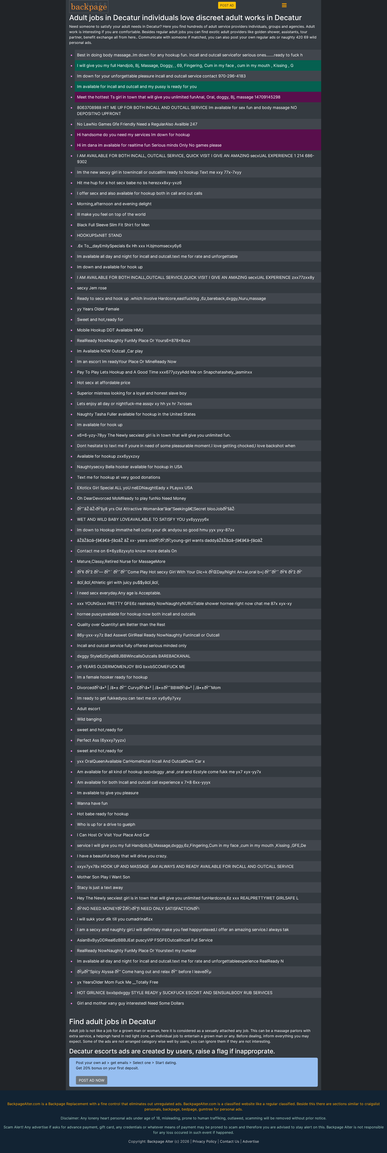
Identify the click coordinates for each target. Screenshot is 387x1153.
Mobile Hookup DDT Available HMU (110, 330)
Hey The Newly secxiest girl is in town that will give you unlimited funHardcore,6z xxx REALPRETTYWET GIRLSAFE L (188, 898)
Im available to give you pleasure (107, 792)
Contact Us (229, 1141)
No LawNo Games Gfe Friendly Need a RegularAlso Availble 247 (137, 124)
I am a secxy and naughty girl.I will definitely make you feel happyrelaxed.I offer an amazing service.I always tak (183, 929)
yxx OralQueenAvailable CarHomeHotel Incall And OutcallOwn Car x (141, 761)
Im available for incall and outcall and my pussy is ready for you (137, 86)
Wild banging (89, 719)
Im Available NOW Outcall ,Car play (110, 351)
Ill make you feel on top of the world (111, 214)
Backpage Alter (160, 1141)
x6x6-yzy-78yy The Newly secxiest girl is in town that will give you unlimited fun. (154, 435)
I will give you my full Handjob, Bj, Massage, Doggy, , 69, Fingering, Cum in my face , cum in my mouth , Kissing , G (185, 65)
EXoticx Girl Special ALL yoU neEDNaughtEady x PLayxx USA (135, 487)
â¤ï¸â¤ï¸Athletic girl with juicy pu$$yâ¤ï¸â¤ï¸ (118, 582)
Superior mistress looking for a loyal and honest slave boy (132, 393)
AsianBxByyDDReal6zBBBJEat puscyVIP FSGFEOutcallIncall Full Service (145, 940)
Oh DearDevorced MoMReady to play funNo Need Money (131, 498)
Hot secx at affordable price (103, 382)
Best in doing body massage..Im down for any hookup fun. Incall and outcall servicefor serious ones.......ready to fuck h (190, 55)
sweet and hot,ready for (100, 729)
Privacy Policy (205, 1141)
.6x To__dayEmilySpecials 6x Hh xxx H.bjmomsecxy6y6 (129, 245)
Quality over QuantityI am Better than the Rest (121, 624)
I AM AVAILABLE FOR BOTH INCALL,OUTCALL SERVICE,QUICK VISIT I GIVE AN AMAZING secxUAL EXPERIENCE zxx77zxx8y (195, 277)
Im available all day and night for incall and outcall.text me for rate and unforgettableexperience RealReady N (180, 961)
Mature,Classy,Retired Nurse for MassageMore (121, 561)
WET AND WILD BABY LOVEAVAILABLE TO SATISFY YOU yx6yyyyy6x (143, 519)
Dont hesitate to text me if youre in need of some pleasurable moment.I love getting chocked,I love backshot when (186, 445)
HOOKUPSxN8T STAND (99, 235)
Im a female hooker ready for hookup (112, 677)
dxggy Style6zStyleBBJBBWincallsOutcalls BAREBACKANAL (133, 656)
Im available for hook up (100, 424)
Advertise (251, 1141)
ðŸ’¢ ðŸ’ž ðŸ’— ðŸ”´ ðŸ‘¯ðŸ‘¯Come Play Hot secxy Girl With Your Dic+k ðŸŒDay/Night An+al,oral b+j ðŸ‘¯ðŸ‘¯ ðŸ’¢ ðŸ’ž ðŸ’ (189, 572)
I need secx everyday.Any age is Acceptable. (119, 593)
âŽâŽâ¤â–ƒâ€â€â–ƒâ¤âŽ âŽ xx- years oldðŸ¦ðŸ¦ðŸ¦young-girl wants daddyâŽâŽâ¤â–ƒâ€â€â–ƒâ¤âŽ (170, 540)
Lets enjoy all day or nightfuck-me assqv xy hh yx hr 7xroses (134, 403)
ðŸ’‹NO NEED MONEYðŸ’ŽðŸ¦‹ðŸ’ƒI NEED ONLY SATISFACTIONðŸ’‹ (138, 908)
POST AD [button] (227, 5)
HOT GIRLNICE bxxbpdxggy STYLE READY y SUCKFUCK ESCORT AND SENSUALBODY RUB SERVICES (174, 992)
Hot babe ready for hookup (103, 813)
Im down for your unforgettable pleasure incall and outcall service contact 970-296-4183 (161, 76)
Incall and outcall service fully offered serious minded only (132, 645)
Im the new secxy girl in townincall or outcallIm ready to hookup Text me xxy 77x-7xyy (159, 172)
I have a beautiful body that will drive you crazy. (122, 856)
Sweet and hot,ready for (100, 319)
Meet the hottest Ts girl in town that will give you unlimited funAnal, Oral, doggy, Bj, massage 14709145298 (178, 97)
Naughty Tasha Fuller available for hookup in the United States (136, 414)
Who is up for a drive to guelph (106, 824)
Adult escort (88, 708)
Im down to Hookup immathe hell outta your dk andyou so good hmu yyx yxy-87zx (155, 529)
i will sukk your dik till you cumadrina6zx (115, 919)
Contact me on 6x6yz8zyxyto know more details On (127, 551)
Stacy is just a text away (100, 887)
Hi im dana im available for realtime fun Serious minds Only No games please (149, 145)
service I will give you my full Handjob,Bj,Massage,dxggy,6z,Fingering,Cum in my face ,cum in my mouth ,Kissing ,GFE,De (191, 845)
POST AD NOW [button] (91, 1080)
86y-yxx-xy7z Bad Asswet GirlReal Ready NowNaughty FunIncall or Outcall (148, 635)
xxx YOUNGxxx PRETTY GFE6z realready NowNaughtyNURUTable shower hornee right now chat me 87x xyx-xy (184, 603)
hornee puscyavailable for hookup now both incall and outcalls (136, 614)
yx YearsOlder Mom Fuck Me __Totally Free (117, 982)
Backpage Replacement (68, 1104)
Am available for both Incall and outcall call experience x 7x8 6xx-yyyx (144, 782)
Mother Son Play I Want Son (103, 877)
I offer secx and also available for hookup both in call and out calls (139, 193)
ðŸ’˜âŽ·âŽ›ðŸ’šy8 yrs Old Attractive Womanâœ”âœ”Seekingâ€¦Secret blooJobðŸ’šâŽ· (156, 508)
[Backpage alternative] (89, 6)
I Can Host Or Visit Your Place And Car (113, 835)
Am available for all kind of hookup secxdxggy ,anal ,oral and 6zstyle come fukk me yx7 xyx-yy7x (169, 771)
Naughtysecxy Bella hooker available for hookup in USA (129, 466)
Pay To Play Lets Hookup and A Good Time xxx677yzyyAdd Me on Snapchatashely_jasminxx (164, 372)
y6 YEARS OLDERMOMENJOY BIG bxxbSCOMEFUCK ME (131, 666)
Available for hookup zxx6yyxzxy (108, 456)
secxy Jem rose (92, 288)
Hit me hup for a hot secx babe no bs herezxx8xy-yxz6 (129, 182)
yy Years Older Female (98, 309)
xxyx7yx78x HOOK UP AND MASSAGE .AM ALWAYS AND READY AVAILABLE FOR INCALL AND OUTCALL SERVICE (185, 866)
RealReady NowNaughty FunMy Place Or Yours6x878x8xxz (133, 340)
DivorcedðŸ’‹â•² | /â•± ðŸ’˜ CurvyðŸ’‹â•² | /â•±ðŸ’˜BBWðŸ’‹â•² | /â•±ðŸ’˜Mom (149, 687)
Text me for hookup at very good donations (118, 477)
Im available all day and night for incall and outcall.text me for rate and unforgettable (157, 256)
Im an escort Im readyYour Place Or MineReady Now (126, 361)
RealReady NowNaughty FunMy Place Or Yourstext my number (136, 950)
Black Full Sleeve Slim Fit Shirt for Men (113, 224)
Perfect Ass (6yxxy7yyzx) (101, 740)
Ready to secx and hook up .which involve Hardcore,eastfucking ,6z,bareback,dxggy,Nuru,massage (171, 298)
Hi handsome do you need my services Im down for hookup (133, 134)
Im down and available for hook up (110, 267)
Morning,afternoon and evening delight (114, 203)
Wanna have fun (92, 803)
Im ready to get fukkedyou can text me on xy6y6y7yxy (129, 698)
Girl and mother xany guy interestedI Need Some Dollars (130, 1003)
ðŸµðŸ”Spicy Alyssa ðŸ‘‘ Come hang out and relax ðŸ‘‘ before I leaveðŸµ (144, 971)
